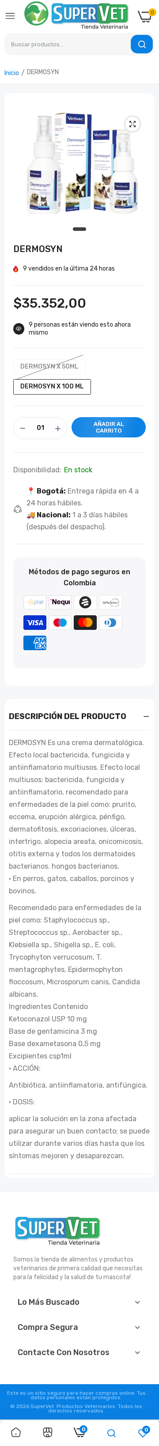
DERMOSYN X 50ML (49, 366)
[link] (16, 1433)
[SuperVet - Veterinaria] (77, 16)
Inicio (11, 73)
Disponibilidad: (37, 470)
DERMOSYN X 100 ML (52, 386)
